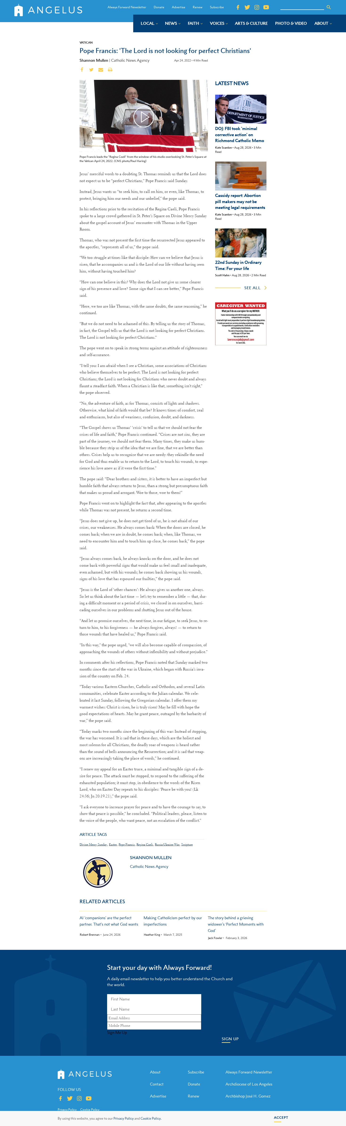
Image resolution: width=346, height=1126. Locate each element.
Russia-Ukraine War (167, 844)
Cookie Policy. (151, 1118)
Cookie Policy (89, 1109)
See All (252, 287)
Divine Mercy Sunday (93, 844)
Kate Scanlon (223, 147)
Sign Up (230, 1039)
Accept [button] (281, 1117)
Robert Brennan (90, 935)
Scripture (187, 844)
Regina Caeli (145, 844)
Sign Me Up (117, 1032)
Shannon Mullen (94, 60)
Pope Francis (127, 844)
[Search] (329, 7)
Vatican (86, 42)
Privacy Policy (123, 1118)
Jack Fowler (215, 938)
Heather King (152, 935)
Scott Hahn (222, 275)
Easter (113, 844)
